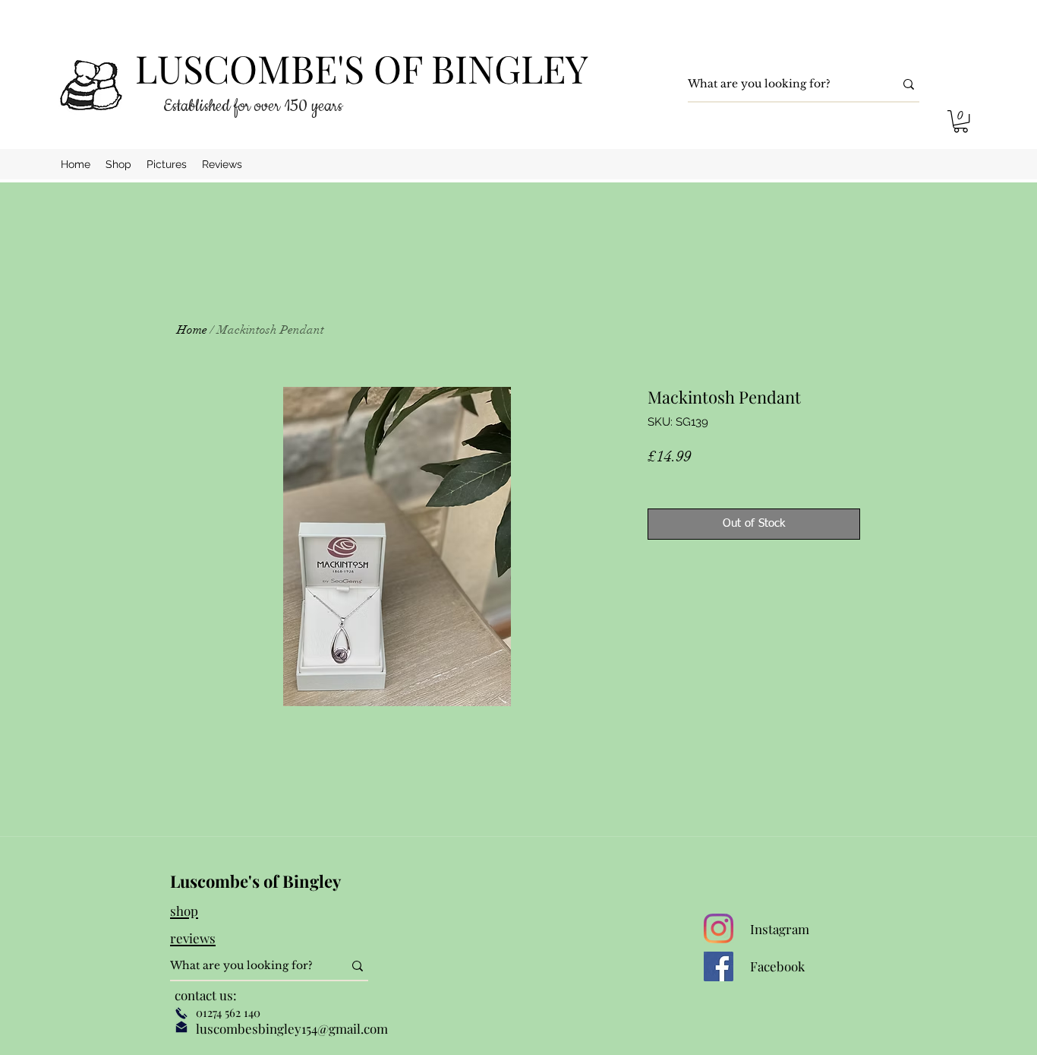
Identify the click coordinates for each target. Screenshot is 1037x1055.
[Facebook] (718, 966)
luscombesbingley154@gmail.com (292, 1028)
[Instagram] (718, 928)
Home (192, 329)
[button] (960, 121)
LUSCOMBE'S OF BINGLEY (361, 68)
